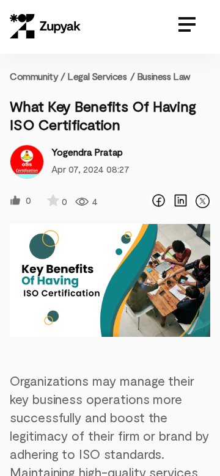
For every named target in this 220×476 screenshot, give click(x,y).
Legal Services (97, 76)
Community (37, 76)
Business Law (164, 76)
